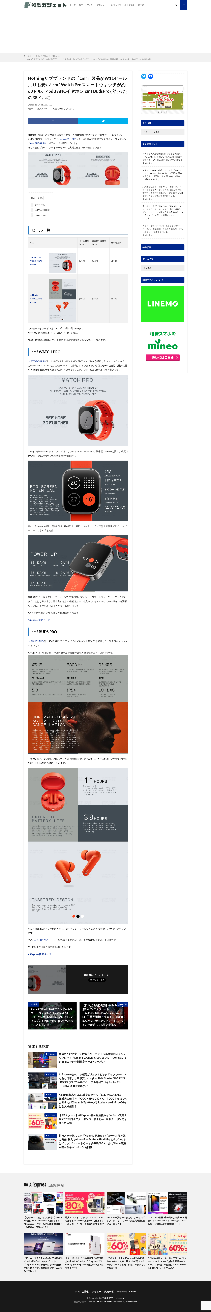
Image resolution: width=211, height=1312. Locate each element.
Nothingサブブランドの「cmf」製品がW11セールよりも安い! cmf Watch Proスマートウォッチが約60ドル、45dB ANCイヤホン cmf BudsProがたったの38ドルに (88, 59)
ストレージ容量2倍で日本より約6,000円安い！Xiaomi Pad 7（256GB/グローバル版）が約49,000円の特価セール (167, 1220)
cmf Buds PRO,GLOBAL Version (36, 299)
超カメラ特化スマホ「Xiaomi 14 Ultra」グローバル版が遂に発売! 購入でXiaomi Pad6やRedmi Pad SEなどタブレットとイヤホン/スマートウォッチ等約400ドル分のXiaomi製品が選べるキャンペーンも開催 (92, 1141)
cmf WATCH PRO (68, 139)
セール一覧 (38, 204)
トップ (73, 5)
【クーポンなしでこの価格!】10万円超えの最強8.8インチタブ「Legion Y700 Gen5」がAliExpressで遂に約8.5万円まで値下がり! (84, 1263)
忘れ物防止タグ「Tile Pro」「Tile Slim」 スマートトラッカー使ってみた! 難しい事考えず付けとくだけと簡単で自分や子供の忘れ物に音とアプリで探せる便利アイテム (163, 191)
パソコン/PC (115, 5)
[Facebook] (53, 121)
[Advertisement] (105, 31)
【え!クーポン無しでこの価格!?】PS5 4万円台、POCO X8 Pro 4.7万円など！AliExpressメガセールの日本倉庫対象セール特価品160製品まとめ (43, 1222)
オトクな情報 (82, 1291)
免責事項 (109, 1291)
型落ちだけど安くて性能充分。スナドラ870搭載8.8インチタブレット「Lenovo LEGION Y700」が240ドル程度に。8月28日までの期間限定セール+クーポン (92, 1057)
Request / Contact (126, 1291)
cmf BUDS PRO (38, 143)
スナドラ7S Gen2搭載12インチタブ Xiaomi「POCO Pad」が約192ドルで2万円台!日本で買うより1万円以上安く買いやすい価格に (162, 157)
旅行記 (141, 5)
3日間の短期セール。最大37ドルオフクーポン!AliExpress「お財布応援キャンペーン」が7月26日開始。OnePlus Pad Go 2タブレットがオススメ (167, 1263)
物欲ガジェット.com (114, 1298)
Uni (146, 163)
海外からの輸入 (42, 56)
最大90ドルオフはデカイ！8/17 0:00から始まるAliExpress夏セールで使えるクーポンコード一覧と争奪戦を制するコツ (84, 1220)
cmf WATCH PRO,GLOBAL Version (36, 261)
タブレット (101, 5)
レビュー (96, 1291)
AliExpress (56, 56)
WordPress (131, 1301)
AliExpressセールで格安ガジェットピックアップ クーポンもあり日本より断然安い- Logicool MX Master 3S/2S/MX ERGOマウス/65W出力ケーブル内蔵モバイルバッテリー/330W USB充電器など (92, 1080)
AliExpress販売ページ (39, 619)
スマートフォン (86, 5)
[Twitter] (103, 121)
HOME (28, 56)
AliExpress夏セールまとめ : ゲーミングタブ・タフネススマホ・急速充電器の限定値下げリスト (126, 1220)
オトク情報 (129, 5)
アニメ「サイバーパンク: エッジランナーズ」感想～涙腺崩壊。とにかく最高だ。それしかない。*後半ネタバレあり (163, 228)
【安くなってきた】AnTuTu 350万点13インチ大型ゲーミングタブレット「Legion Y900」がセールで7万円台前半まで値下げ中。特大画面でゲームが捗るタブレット (43, 1264)
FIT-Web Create (104, 1301)
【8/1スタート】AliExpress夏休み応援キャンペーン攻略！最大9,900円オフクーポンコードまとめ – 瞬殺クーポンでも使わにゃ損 (93, 1119)
